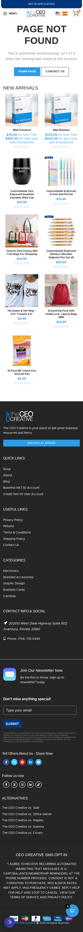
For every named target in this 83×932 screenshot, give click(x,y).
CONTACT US (55, 71)
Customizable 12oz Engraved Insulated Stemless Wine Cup (22, 194)
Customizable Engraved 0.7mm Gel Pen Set (61, 193)
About (7, 475)
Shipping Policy (14, 538)
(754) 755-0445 (29, 638)
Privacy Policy (13, 520)
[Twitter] (14, 762)
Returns (8, 526)
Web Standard (22, 130)
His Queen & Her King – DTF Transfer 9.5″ (22, 312)
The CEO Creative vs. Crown (22, 832)
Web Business (61, 130)
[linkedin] (30, 762)
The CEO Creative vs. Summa (23, 826)
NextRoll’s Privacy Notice (33, 742)
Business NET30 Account (21, 487)
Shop (7, 469)
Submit (12, 724)
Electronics (11, 571)
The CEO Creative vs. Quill (20, 807)
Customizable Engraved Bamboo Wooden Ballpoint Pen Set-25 (61, 254)
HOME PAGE (27, 71)
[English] (58, 13)
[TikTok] (38, 784)
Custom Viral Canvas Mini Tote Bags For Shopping (21, 253)
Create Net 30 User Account (23, 494)
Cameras (9, 596)
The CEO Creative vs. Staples (22, 820)
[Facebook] (6, 762)
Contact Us (11, 545)
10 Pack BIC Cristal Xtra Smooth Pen (21, 372)
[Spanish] (65, 13)
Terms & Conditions (17, 532)
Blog (6, 481)
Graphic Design (14, 583)
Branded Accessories (18, 577)
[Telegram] (38, 762)
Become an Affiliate (42, 443)
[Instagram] (22, 784)
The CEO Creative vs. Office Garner (27, 814)
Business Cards (14, 589)
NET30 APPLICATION (41, 4)
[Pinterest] (22, 762)
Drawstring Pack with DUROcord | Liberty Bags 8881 (61, 314)
